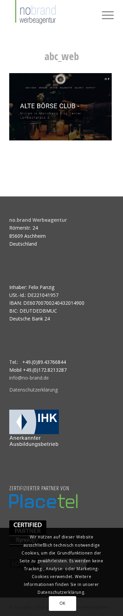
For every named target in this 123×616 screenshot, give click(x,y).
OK (62, 603)
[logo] (51, 13)
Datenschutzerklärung (33, 389)
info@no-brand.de (29, 377)
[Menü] (104, 13)
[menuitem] (104, 13)
